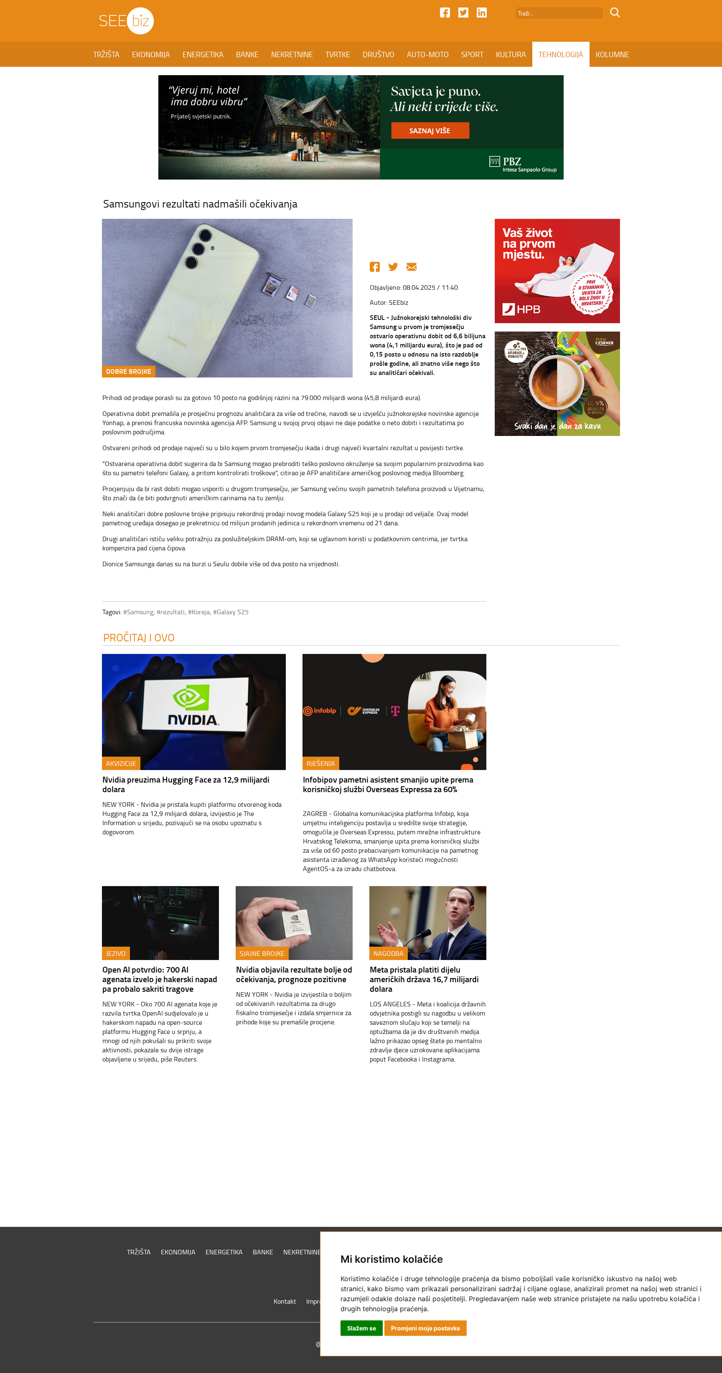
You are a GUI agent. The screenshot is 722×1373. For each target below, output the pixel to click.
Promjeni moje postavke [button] (425, 1328)
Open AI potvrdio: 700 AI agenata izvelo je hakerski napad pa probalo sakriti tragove (159, 978)
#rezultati (171, 611)
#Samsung (138, 611)
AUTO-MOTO (428, 54)
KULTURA (511, 54)
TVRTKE (337, 54)
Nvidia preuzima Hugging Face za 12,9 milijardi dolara (185, 784)
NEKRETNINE (292, 54)
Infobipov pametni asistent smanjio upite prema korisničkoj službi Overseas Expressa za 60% (388, 784)
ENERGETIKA (203, 54)
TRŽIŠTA (106, 54)
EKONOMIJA (151, 54)
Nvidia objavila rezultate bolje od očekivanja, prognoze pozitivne (294, 974)
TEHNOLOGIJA (561, 54)
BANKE (247, 54)
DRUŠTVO (378, 54)
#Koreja (199, 611)
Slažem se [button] (361, 1328)
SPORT (472, 54)
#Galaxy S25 (231, 611)
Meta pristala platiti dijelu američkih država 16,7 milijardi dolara (424, 978)
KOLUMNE (612, 54)
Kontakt (285, 1301)
